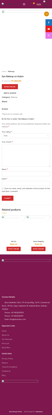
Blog (3, 375)
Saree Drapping (38, 241)
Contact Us (6, 371)
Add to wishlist (10, 93)
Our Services (7, 339)
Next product (49, 71)
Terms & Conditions (9, 367)
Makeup (11, 71)
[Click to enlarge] (6, 63)
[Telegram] (21, 101)
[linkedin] (18, 101)
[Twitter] (12, 101)
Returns (5, 363)
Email (4, 179)
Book (39, 4)
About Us (5, 335)
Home (4, 71)
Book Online (9, 87)
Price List (5, 343)
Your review (7, 142)
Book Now (6, 347)
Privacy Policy (7, 359)
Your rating (7, 132)
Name (5, 169)
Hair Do (13, 241)
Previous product (44, 71)
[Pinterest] (15, 101)
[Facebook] (10, 101)
